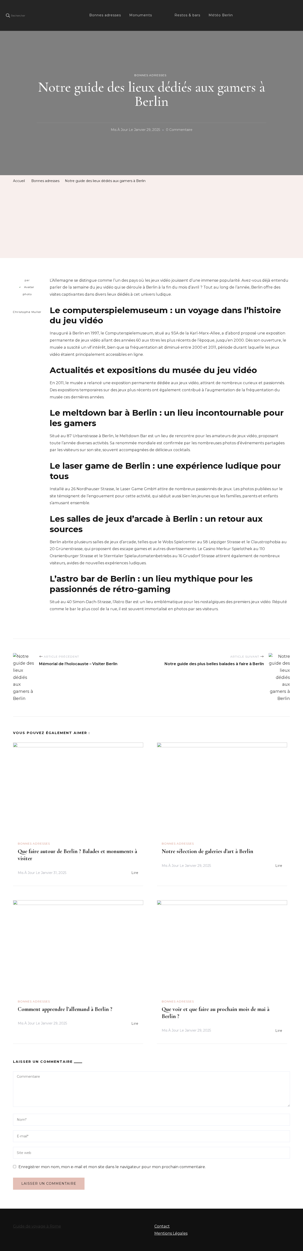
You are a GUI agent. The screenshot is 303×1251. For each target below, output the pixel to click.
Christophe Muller (27, 312)
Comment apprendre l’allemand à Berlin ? (65, 1009)
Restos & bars (187, 15)
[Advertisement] (151, 220)
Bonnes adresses (105, 15)
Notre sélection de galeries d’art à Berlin (207, 851)
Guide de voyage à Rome (37, 1226)
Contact (162, 1226)
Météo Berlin (221, 15)
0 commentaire (179, 130)
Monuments (140, 15)
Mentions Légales (170, 1233)
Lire (134, 873)
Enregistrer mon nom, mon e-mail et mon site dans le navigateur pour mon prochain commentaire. (112, 1167)
